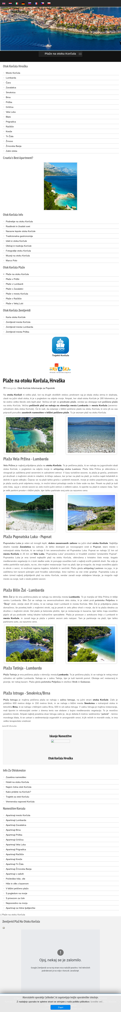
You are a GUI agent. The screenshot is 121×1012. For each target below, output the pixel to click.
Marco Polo (11, 260)
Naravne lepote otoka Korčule (20, 231)
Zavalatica (11, 87)
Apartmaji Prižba (14, 835)
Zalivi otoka (11, 151)
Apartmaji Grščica (14, 839)
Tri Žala (9, 136)
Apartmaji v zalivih (15, 874)
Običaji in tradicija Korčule (19, 246)
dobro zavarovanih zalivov (62, 543)
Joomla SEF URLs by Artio (9, 726)
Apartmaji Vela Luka (16, 844)
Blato (8, 117)
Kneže (9, 131)
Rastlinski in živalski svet (18, 226)
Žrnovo (9, 141)
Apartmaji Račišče (15, 854)
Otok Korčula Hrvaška (60, 758)
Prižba (9, 102)
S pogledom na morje (16, 893)
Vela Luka (11, 112)
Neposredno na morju (17, 903)
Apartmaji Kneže (14, 859)
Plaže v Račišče (14, 298)
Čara (8, 82)
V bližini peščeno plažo (17, 888)
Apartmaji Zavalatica (16, 825)
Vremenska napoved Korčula (20, 801)
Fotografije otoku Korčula (18, 250)
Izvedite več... (97, 1001)
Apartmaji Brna (13, 830)
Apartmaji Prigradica (16, 849)
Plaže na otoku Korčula (17, 274)
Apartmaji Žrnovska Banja (19, 869)
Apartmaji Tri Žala (14, 864)
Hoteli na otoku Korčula (17, 782)
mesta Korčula (11, 554)
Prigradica (11, 121)
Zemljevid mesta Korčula (18, 322)
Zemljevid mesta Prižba (17, 332)
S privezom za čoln (15, 898)
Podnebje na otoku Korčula (19, 221)
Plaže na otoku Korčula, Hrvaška (34, 380)
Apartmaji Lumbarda (16, 820)
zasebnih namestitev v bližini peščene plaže (45, 412)
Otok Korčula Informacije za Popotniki (36, 388)
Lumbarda (11, 77)
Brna (8, 97)
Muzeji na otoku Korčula (18, 255)
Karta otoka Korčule (16, 317)
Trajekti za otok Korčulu (17, 796)
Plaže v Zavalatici (14, 289)
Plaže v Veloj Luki (14, 303)
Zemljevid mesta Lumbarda (19, 327)
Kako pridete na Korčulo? (18, 792)
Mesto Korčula (13, 73)
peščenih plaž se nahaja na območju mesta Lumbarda (58, 405)
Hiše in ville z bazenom (17, 883)
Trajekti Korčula (60, 355)
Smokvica (10, 92)
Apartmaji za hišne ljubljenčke (20, 908)
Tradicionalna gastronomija (19, 236)
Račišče (10, 126)
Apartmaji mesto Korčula (18, 815)
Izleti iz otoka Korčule (16, 241)
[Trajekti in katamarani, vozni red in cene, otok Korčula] (60, 345)
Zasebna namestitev (16, 777)
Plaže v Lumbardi (14, 284)
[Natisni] (3, 927)
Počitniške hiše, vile (15, 878)
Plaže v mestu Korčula (17, 293)
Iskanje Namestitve (60, 736)
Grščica (9, 107)
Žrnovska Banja (13, 146)
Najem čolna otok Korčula (18, 787)
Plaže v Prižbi (12, 279)
